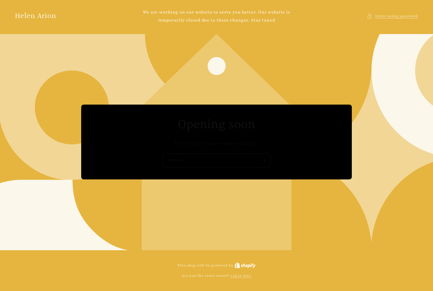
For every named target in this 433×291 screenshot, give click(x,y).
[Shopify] (245, 265)
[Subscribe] (263, 160)
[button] (392, 16)
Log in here (240, 275)
